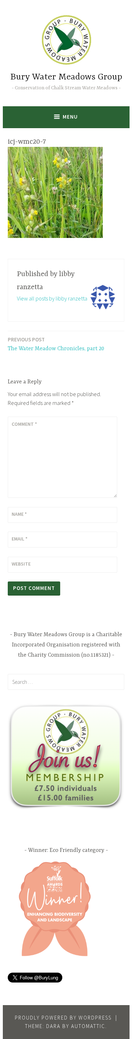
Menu (70, 116)
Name (19, 514)
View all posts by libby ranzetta (52, 298)
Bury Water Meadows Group (66, 77)
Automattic (88, 1026)
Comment (24, 424)
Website (21, 564)
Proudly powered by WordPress (63, 1017)
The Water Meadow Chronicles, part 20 (56, 344)
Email (19, 539)
